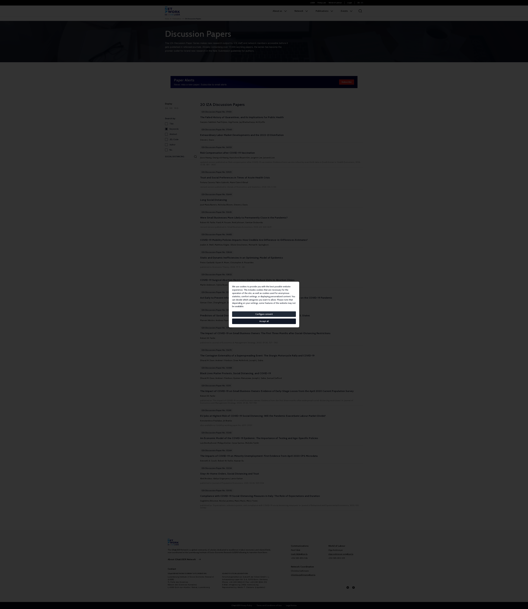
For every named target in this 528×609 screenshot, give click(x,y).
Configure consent (264, 314)
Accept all (264, 321)
